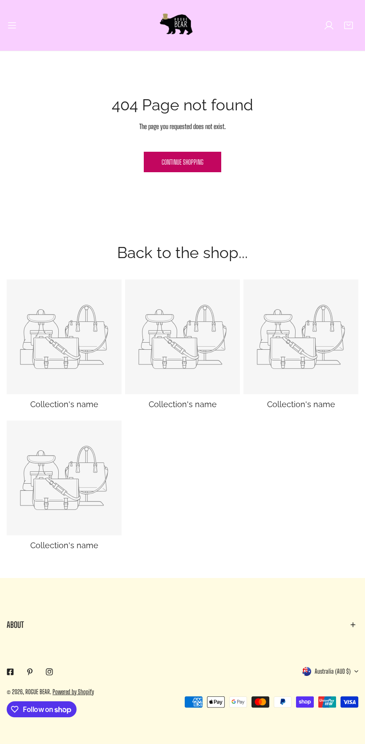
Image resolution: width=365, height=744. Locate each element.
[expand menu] (12, 25)
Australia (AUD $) (333, 671)
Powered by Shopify (73, 691)
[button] (348, 25)
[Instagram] (49, 672)
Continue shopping (182, 162)
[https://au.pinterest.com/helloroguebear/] (30, 672)
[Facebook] (10, 672)
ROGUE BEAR (37, 691)
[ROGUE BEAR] (182, 25)
